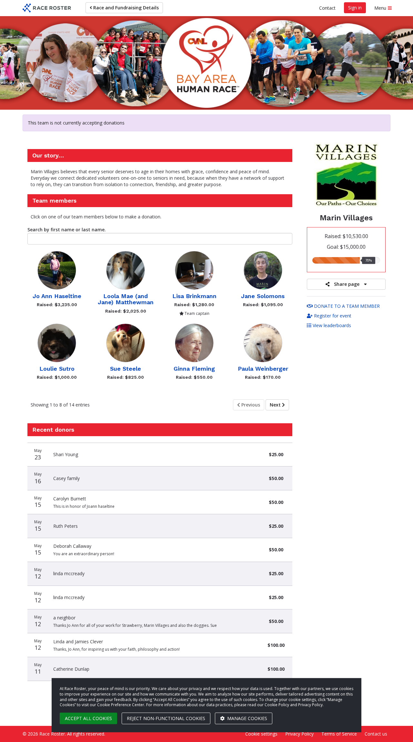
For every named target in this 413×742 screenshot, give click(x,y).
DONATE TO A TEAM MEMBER (346, 306)
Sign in (355, 8)
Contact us (376, 734)
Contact (327, 8)
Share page (347, 284)
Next (276, 405)
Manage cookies (246, 718)
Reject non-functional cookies (166, 718)
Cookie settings (261, 734)
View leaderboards (331, 325)
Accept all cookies (88, 718)
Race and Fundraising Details (125, 8)
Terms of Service (339, 734)
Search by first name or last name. (66, 229)
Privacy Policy (299, 734)
